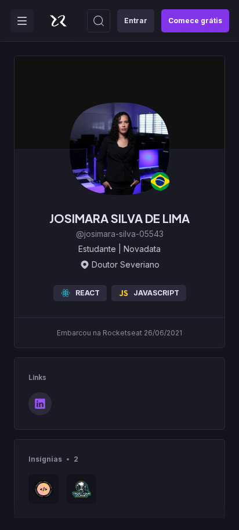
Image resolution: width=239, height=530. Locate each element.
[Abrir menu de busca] (98, 20)
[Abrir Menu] (22, 20)
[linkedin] (40, 403)
